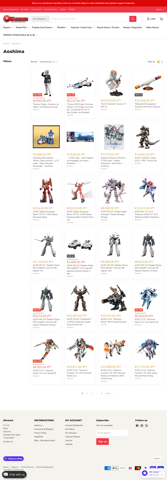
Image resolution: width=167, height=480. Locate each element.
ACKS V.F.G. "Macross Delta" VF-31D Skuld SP (44, 372)
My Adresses (36, 10)
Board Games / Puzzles (108, 27)
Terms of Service (27, 467)
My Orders (25, 10)
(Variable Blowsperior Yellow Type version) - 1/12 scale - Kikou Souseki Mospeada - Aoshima (46, 162)
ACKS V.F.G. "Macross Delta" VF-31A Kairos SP (146, 321)
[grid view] (158, 62)
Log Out (63, 10)
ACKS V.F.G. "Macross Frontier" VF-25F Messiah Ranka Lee (79, 373)
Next (108, 393)
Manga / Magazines (132, 27)
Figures (7, 27)
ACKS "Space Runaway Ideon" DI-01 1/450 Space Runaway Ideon (45, 214)
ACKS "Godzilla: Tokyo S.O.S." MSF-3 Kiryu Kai (146, 159)
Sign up (102, 441)
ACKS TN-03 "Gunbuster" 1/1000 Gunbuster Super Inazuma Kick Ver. (79, 322)
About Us (14, 467)
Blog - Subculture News (44, 440)
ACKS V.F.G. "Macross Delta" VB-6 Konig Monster (114, 320)
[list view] (162, 62)
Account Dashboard (10, 10)
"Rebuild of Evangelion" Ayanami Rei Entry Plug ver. (148, 105)
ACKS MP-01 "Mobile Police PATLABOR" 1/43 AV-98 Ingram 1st (46, 268)
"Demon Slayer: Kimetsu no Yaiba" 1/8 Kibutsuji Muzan (46, 105)
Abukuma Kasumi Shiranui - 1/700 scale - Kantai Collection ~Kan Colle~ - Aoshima (114, 162)
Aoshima (36, 110)
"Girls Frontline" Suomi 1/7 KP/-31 (113, 105)
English (159, 9)
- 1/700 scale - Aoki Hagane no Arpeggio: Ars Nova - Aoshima (80, 160)
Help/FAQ (38, 436)
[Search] (132, 19)
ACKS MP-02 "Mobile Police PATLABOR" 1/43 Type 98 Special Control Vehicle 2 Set (80, 269)
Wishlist (71, 10)
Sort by (34, 62)
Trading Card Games (42, 27)
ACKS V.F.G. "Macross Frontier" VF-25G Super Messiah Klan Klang (146, 373)
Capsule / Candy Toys (81, 27)
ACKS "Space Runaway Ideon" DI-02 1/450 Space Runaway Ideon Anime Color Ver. (80, 215)
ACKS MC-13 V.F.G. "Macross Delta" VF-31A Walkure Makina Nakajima (147, 214)
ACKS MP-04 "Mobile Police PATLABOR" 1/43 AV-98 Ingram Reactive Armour (148, 268)
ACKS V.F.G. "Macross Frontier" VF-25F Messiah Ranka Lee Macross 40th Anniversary (113, 374)
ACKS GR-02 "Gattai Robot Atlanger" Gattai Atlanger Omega (114, 214)
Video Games (152, 27)
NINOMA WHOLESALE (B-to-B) (19, 35)
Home (6, 43)
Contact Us (8, 441)
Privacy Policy (40, 433)
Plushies (61, 27)
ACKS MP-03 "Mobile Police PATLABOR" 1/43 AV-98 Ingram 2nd (114, 268)
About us (38, 425)
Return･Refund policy (45, 467)
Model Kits (21, 27)
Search (5, 467)
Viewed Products (50, 10)
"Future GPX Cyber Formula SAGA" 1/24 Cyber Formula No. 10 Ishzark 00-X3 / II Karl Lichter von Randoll (80, 108)
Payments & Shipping (43, 429)
